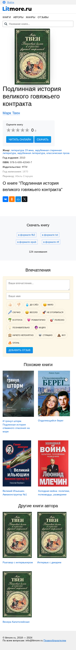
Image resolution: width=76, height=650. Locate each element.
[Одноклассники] (12, 199)
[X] (24, 199)
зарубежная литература (31, 153)
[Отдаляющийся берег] (54, 415)
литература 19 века (22, 150)
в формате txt (50, 234)
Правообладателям (54, 640)
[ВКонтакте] (5, 199)
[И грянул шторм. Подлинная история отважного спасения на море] (18, 415)
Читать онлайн (20, 139)
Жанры (30, 17)
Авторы (18, 17)
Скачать (43, 139)
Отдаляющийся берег (50, 420)
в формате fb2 (26, 234)
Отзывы (43, 17)
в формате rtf (51, 241)
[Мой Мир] (18, 199)
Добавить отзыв (19, 350)
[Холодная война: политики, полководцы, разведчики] (53, 485)
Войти (10, 2)
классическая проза (57, 153)
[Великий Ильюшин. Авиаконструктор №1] (17, 485)
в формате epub (26, 241)
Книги (7, 17)
